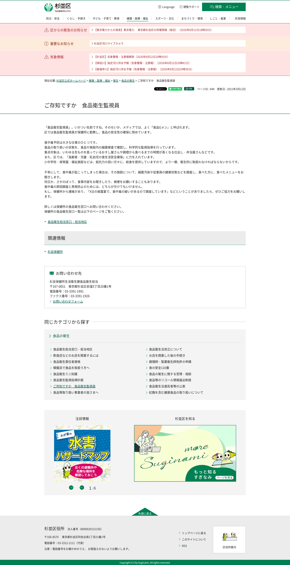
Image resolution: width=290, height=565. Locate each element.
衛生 (115, 80)
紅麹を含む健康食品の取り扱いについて (176, 392)
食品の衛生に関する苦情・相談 (170, 374)
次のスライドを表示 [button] (82, 487)
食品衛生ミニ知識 (65, 374)
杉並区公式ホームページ (71, 80)
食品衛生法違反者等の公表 (167, 386)
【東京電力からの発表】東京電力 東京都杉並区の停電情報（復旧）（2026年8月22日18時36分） (153, 30)
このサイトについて (194, 539)
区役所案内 (229, 547)
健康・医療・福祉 (99, 80)
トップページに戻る (194, 533)
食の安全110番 (159, 367)
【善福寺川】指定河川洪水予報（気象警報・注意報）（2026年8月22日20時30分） (144, 69)
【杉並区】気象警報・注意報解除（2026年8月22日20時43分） (132, 57)
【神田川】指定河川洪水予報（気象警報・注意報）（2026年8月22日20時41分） (142, 63)
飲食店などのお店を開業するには (76, 355)
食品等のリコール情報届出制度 (170, 380)
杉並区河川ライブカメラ (109, 43)
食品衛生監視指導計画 (68, 380)
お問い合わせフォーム (68, 301)
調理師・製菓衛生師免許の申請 (170, 361)
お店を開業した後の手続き (167, 355)
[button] (166, 7)
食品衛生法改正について (165, 349)
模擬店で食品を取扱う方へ (71, 367)
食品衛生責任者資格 (66, 361)
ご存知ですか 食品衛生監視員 (74, 386)
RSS (184, 546)
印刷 (190, 88)
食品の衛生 (128, 80)
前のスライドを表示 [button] (71, 487)
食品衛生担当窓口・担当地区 (67, 221)
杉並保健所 (55, 251)
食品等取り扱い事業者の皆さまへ (76, 392)
